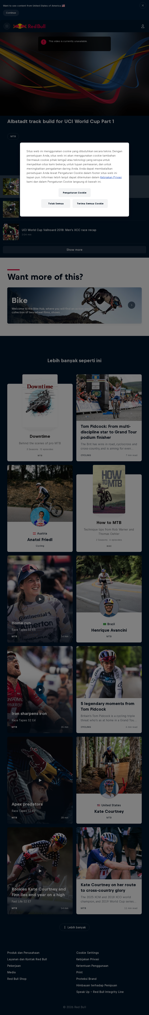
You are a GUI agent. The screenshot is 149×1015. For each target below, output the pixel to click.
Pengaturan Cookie (74, 192)
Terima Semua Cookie (90, 203)
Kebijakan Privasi (111, 177)
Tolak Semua (56, 203)
